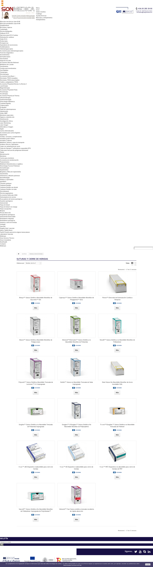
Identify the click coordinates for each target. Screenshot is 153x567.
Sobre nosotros (41, 12)
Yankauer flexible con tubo (8, 189)
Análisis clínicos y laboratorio (9, 144)
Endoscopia (4, 41)
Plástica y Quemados (6, 179)
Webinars (3, 236)
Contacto (3, 244)
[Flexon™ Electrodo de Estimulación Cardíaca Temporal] (117, 283)
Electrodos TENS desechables (9, 80)
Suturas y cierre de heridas (8, 222)
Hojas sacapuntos (5, 209)
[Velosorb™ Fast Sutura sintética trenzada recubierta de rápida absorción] (76, 495)
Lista (135, 264)
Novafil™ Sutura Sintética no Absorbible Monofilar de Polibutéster (117, 341)
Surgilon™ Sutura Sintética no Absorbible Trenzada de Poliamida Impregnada (36, 425)
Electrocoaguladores (6, 193)
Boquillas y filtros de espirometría (10, 172)
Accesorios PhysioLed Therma (9, 95)
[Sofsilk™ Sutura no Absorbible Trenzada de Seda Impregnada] (76, 368)
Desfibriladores (5, 47)
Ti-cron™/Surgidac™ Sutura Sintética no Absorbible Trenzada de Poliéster (117, 425)
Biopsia (2, 211)
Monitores (3, 156)
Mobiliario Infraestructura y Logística (11, 164)
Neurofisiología (5, 177)
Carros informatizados (7, 131)
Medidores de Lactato (7, 64)
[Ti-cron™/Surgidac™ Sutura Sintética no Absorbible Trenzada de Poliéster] (117, 410)
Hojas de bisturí (5, 205)
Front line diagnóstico (7, 53)
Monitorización (4, 154)
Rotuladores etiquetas (7, 218)
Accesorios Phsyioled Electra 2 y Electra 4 (13, 84)
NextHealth (3, 242)
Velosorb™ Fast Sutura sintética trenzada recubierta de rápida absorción (76, 510)
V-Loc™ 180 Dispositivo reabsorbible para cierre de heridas (36, 468)
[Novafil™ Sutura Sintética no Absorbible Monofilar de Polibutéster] (117, 326)
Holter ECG (3, 39)
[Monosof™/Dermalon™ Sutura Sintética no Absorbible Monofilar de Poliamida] (76, 326)
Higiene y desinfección (7, 117)
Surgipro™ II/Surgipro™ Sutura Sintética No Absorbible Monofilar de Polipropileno (76, 425)
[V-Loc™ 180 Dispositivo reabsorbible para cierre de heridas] (36, 453)
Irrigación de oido (5, 60)
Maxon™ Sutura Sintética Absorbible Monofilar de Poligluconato (35, 341)
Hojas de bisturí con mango (8, 207)
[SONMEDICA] (18, 13)
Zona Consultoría (5, 240)
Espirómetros (4, 170)
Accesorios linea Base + (7, 76)
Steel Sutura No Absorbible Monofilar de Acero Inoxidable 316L (117, 383)
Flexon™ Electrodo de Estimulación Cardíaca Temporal (117, 299)
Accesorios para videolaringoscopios (11, 51)
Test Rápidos (4, 70)
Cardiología (3, 29)
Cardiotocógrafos (5, 103)
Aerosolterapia (4, 168)
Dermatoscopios (5, 56)
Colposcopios (4, 105)
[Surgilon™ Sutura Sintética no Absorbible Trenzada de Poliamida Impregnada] (36, 410)
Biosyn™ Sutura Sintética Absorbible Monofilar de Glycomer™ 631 (35, 299)
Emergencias (4, 43)
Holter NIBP (4, 113)
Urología (2, 224)
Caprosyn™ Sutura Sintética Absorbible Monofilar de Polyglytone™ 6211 (76, 299)
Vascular (2, 226)
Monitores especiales (6, 115)
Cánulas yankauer (6, 183)
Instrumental (4, 203)
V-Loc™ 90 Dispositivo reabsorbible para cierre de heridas (76, 468)
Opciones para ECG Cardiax (9, 35)
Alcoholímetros (4, 54)
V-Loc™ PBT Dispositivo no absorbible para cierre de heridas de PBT (117, 468)
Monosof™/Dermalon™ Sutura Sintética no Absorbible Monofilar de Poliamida (76, 341)
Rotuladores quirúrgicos (7, 220)
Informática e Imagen (6, 127)
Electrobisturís (4, 191)
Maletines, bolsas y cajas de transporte (12, 142)
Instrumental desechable (7, 216)
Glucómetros (4, 58)
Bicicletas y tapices (6, 27)
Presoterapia (4, 92)
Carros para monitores (7, 158)
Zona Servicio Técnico (7, 238)
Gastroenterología (5, 99)
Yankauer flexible (5, 185)
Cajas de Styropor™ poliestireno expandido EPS (15, 148)
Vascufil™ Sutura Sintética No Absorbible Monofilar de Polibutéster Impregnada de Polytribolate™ (36, 510)
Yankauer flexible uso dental (9, 187)
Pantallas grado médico (7, 138)
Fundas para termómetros (8, 68)
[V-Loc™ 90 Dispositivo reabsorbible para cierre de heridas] (76, 453)
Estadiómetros (4, 25)
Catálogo (39, 14)
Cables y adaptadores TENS (9, 82)
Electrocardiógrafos (6, 31)
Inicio (37, 10)
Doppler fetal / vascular (7, 228)
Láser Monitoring (5, 123)
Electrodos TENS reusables (9, 78)
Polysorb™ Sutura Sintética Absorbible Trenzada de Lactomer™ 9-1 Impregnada (36, 383)
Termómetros (4, 66)
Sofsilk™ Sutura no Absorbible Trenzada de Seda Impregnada (76, 383)
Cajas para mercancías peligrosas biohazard (14, 150)
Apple (2, 129)
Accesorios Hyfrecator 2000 (8, 195)
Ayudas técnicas (41, 15)
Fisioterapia (3, 72)
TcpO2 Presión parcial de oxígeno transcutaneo (15, 232)
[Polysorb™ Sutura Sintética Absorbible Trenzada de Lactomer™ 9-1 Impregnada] (36, 368)
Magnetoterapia (5, 88)
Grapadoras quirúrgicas (7, 214)
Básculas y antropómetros (44, 17)
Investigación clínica (6, 121)
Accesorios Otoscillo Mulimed (9, 62)
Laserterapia (4, 86)
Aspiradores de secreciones (9, 45)
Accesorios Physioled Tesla (8, 90)
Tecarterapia (4, 93)
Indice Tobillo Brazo (6, 230)
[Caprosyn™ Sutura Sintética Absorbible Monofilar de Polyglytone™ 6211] (76, 283)
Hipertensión (4, 111)
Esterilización (4, 119)
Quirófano (3, 181)
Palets (2, 152)
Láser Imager (4, 125)
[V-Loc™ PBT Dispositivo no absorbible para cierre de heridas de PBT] (117, 453)
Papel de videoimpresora (8, 109)
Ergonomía (3, 134)
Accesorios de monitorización (9, 160)
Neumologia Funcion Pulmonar (10, 166)
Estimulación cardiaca (7, 37)
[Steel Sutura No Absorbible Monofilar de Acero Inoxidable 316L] (117, 368)
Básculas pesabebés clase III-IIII (10, 23)
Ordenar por (20, 263)
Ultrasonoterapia (5, 97)
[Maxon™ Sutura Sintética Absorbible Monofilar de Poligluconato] (36, 326)
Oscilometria (4, 173)
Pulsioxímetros (4, 162)
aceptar (148, 564)
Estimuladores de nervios (8, 197)
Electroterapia (4, 74)
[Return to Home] (18, 254)
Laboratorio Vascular (6, 234)
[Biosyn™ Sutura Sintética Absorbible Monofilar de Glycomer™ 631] (36, 283)
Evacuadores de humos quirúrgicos (11, 199)
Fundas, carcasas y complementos (11, 136)
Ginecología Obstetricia (7, 101)
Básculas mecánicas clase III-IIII (10, 21)
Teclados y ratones (6, 140)
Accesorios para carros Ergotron (10, 133)
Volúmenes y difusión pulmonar (10, 175)
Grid (132, 264)
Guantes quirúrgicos (6, 201)
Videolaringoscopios (6, 49)
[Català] (2, 5)
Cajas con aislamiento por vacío (10, 146)
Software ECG (4, 33)
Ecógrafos (3, 107)
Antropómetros (40, 19)
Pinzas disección (5, 212)
